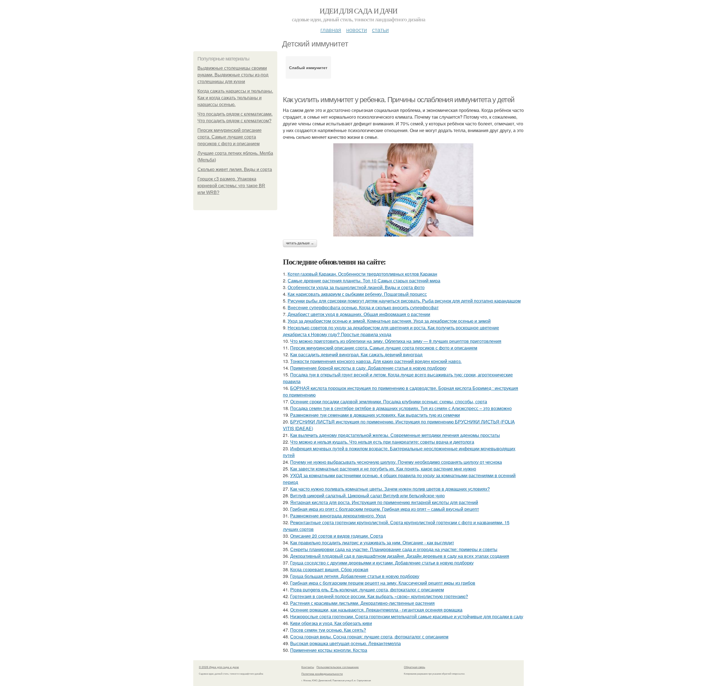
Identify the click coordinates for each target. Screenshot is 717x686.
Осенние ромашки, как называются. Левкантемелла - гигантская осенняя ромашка (376, 610)
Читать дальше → (300, 243)
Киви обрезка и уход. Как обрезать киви (331, 623)
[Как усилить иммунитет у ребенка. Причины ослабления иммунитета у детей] (403, 190)
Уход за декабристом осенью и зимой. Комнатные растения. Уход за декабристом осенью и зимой (389, 321)
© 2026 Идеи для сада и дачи (219, 667)
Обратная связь (414, 667)
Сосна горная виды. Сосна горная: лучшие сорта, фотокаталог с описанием (369, 636)
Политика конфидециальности (322, 674)
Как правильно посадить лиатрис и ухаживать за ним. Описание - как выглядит (372, 542)
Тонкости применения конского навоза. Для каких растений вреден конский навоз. (376, 361)
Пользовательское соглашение (337, 667)
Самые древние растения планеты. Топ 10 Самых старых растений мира (364, 280)
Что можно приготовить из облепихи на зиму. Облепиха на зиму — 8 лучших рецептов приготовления (395, 341)
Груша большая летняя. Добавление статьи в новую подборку (354, 576)
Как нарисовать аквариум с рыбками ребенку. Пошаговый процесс (357, 294)
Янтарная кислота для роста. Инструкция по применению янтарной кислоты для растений (384, 502)
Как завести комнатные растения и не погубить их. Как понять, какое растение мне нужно (383, 468)
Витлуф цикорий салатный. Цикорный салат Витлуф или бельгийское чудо (367, 495)
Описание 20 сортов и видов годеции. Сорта (336, 536)
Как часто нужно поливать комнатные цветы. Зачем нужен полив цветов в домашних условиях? (390, 489)
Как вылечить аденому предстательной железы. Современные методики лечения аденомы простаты (395, 435)
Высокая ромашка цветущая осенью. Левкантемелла (345, 643)
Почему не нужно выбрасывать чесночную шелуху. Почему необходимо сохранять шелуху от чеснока (396, 462)
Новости (356, 29)
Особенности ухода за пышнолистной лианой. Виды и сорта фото (356, 287)
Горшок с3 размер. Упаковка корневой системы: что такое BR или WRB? (231, 186)
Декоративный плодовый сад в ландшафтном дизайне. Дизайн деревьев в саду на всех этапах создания (399, 556)
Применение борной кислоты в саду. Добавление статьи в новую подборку (368, 368)
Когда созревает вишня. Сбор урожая (329, 569)
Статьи (380, 29)
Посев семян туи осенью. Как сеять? (328, 630)
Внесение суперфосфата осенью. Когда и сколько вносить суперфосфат (363, 307)
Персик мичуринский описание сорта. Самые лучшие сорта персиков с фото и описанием (229, 137)
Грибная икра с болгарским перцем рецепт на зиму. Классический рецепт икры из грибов (382, 583)
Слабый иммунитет (308, 67)
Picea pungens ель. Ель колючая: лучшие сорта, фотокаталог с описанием (367, 589)
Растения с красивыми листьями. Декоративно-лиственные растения (362, 603)
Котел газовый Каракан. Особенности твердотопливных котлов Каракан (362, 274)
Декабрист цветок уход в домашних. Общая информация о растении (359, 314)
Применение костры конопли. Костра (328, 650)
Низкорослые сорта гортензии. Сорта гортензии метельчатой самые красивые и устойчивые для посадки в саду (406, 616)
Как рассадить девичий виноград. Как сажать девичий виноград (356, 354)
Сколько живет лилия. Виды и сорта (234, 169)
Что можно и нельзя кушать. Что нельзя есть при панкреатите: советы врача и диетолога (382, 442)
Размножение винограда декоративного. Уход (338, 515)
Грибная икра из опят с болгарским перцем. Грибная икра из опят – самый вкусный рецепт (384, 509)
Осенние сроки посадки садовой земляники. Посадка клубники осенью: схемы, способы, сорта (388, 401)
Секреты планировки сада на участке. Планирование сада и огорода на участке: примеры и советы (393, 549)
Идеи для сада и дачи (358, 10)
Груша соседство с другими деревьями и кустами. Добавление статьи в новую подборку (382, 562)
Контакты (307, 667)
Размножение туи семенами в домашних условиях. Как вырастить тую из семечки (375, 415)
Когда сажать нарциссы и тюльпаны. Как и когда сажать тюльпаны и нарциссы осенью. (235, 98)
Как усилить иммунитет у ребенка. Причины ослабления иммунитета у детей (399, 99)
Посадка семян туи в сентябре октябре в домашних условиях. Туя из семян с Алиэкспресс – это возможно (401, 408)
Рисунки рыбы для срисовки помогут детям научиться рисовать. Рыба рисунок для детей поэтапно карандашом (404, 301)
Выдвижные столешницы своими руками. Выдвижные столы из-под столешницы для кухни (232, 75)
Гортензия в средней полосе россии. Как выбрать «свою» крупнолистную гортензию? (379, 596)
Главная (330, 29)
